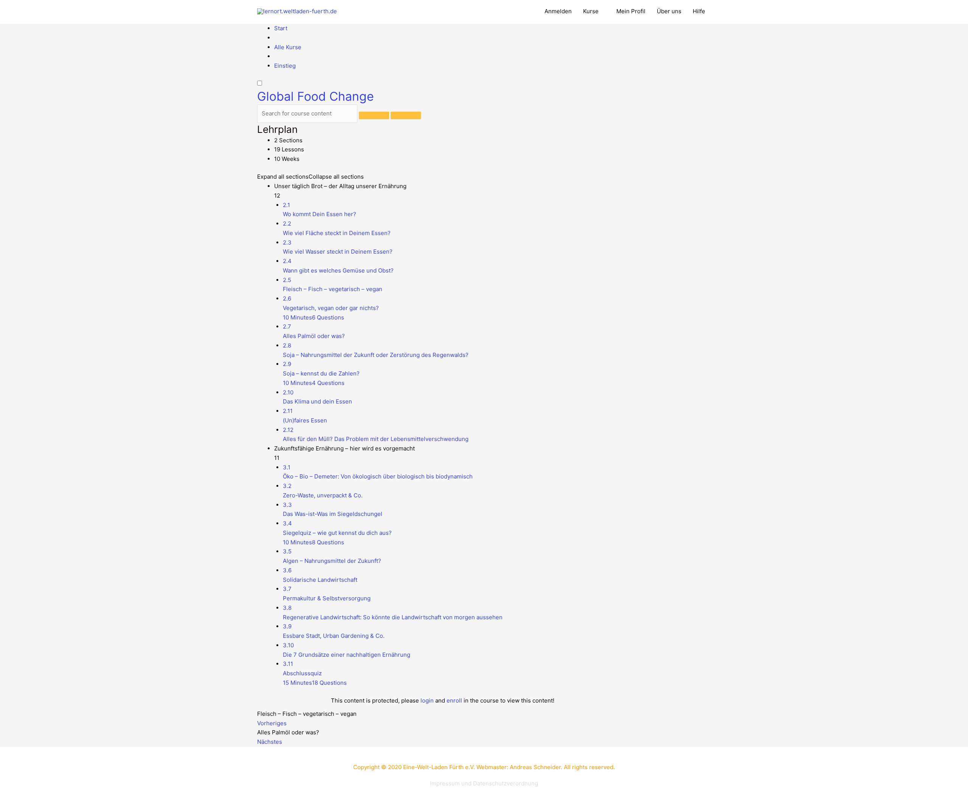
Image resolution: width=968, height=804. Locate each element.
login (427, 700)
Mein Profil (630, 11)
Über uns (669, 11)
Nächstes (269, 741)
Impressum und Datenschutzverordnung (484, 783)
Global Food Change (315, 96)
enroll (454, 700)
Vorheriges (272, 723)
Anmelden (558, 11)
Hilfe (699, 11)
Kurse (591, 11)
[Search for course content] (374, 115)
